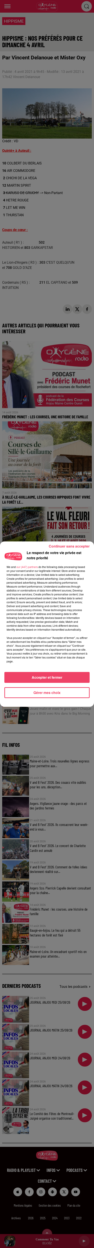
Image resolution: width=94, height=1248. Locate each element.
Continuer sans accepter (69, 546)
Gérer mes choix (47, 692)
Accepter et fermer (47, 677)
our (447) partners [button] (27, 567)
